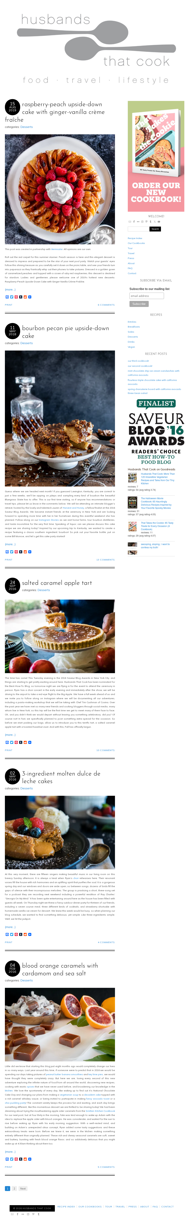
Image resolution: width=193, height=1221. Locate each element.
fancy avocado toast (97, 1098)
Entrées (132, 321)
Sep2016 (12, 587)
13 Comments (105, 559)
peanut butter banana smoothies (64, 1074)
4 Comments (106, 942)
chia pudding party (15, 1102)
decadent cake (92, 1094)
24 (12, 582)
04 (12, 965)
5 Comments (106, 1167)
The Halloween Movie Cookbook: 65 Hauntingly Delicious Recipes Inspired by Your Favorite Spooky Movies (156, 503)
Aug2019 (12, 108)
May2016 (12, 777)
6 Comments (106, 304)
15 (12, 103)
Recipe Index (135, 238)
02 (12, 773)
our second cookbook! (140, 365)
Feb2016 (12, 970)
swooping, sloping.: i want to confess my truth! (155, 545)
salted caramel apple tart (57, 583)
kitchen (9, 1090)
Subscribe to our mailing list (149, 289)
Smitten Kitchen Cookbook (100, 1111)
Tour (130, 248)
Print (8, 304)
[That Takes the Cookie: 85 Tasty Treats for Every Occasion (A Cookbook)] (134, 527)
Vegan (131, 346)
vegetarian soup (69, 1094)
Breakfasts (134, 326)
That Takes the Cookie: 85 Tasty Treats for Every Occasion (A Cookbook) (157, 526)
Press (131, 258)
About (131, 263)
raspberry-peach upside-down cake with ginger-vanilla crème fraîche (55, 112)
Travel (131, 253)
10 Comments (105, 750)
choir (76, 878)
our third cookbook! (138, 360)
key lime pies (95, 1074)
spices (30, 1086)
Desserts (26, 127)
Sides (131, 331)
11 (12, 327)
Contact (132, 273)
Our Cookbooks (136, 243)
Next (23, 1188)
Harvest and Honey (73, 507)
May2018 (12, 332)
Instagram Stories (49, 519)
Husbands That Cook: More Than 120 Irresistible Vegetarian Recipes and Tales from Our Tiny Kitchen (158, 478)
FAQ (130, 268)
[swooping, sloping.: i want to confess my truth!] (134, 548)
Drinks (131, 341)
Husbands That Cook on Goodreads (151, 469)
